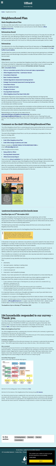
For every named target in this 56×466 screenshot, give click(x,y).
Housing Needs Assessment (11, 92)
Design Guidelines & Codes (11, 87)
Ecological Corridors (9, 89)
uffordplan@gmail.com (11, 147)
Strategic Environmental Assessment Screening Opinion (19, 82)
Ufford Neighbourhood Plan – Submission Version (18, 72)
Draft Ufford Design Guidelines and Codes (15, 142)
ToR (29, 389)
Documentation (19, 440)
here (8, 326)
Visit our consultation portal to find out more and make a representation (24, 70)
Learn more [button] (32, 457)
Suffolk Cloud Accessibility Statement (32, 450)
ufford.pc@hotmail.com (14, 301)
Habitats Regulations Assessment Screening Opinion (18, 80)
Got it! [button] (40, 461)
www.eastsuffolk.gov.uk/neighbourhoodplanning (15, 114)
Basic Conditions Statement (11, 77)
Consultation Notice (10, 68)
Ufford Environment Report (11, 157)
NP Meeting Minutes (20, 437)
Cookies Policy (18, 452)
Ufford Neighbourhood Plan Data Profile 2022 (16, 94)
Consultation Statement (10, 75)
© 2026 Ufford (19, 450)
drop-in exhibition (15, 159)
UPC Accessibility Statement (8, 452)
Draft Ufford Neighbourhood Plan (13, 140)
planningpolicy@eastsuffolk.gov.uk (11, 116)
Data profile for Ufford (10, 152)
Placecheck (30, 437)
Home (3, 12)
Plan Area (38, 437)
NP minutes (39, 392)
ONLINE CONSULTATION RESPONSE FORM (25, 145)
